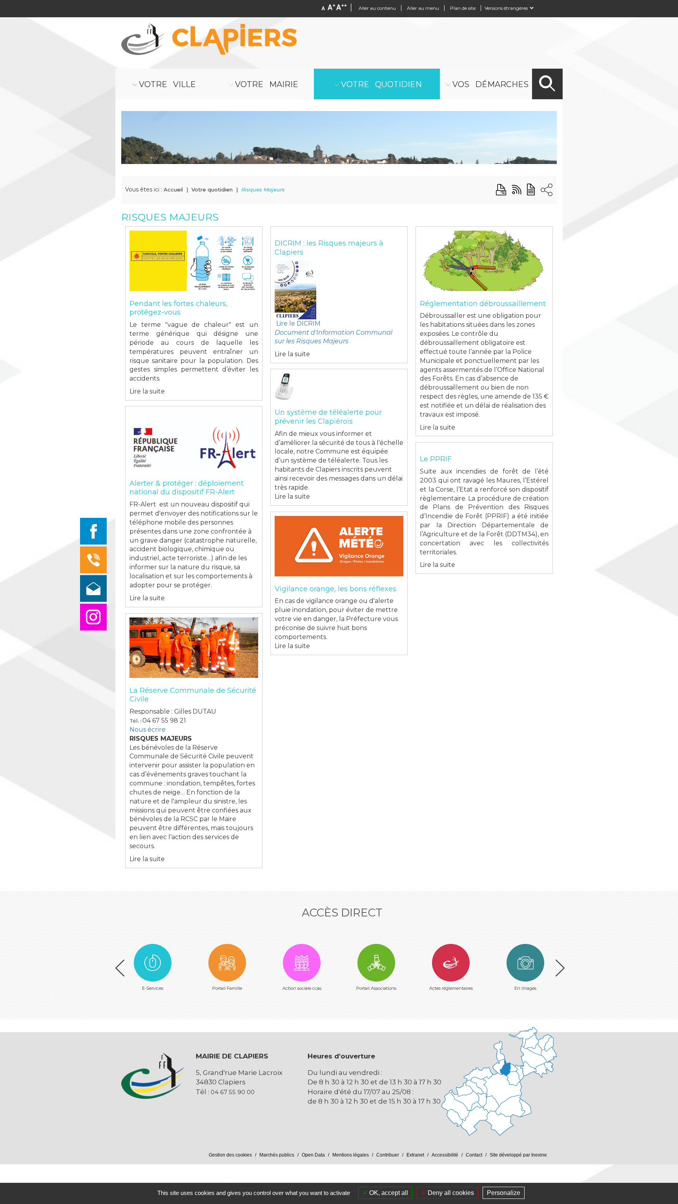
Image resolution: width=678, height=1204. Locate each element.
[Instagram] (93, 617)
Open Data (313, 1155)
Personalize (503, 1192)
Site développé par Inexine (518, 1155)
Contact (474, 1155)
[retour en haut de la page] (647, 1095)
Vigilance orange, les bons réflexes (335, 589)
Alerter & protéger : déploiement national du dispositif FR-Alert (186, 488)
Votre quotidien (212, 189)
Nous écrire (147, 729)
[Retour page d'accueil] (209, 39)
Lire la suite (147, 391)
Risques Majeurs (263, 189)
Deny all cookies (450, 1192)
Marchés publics (276, 1155)
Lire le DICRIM (333, 332)
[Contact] (93, 588)
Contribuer (387, 1155)
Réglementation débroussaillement (483, 303)
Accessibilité (445, 1155)
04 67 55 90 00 (233, 1092)
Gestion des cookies (230, 1155)
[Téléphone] (93, 559)
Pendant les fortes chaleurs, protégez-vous (178, 308)
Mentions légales (350, 1155)
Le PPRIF (436, 459)
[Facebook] (93, 531)
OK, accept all (388, 1192)
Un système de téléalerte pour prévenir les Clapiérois (328, 417)
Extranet (415, 1155)
